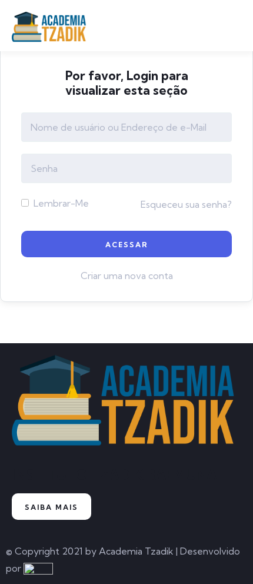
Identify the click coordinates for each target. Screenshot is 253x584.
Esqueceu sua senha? (186, 204)
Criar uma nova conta (127, 275)
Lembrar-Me (60, 203)
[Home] (126, 405)
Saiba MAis (51, 507)
